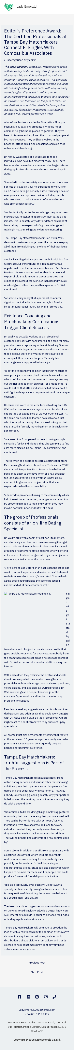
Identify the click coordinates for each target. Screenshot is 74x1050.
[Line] (37, 997)
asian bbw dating (22, 148)
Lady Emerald (27, 6)
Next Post (37, 972)
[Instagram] (28, 997)
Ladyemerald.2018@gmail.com (37, 1010)
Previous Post (37, 963)
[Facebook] (20, 997)
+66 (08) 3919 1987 (37, 1014)
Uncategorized (14, 60)
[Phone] (54, 997)
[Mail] (46, 997)
